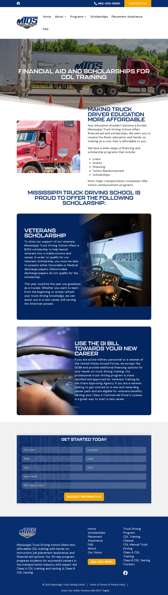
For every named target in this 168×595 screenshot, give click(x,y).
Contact (129, 564)
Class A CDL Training (131, 554)
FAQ (45, 29)
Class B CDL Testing (136, 560)
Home (47, 17)
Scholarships (99, 17)
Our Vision (95, 552)
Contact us (138, 3)
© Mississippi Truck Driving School (63, 584)
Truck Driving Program (132, 531)
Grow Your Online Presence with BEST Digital (85, 590)
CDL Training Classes (131, 539)
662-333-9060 (109, 3)
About (59, 17)
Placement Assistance (127, 17)
